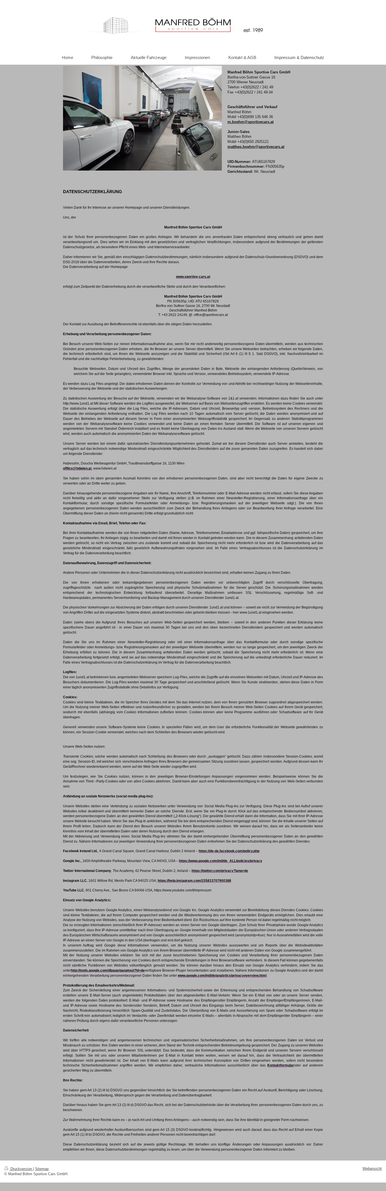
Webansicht (372, 1168)
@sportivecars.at (269, 147)
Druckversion (21, 1169)
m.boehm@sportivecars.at (250, 122)
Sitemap (42, 1169)
